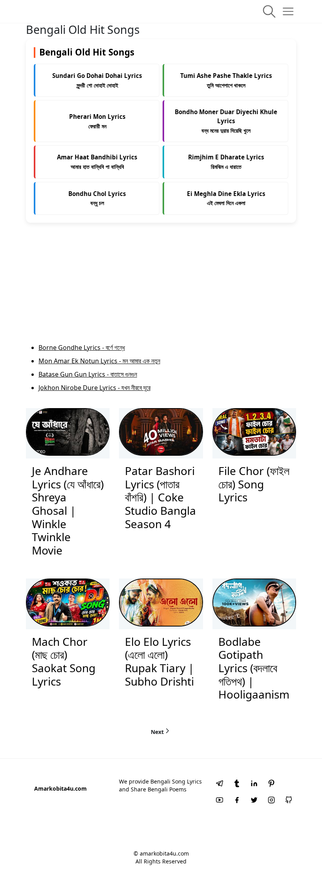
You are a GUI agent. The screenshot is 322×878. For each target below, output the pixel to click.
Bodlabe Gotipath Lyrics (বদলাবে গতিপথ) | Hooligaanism (253, 668)
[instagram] (271, 801)
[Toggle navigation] (288, 11)
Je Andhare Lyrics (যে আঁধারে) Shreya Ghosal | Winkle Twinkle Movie (68, 510)
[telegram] (219, 784)
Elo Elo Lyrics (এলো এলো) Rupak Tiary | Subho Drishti (159, 661)
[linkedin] (254, 784)
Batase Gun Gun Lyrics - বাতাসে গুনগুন (87, 374)
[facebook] (237, 801)
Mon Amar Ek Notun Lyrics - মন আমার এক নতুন (99, 361)
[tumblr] (237, 784)
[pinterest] (271, 784)
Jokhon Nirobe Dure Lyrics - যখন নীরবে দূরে (94, 387)
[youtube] (219, 801)
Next (157, 731)
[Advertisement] (161, 288)
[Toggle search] (269, 11)
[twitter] (254, 801)
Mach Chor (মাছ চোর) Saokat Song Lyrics (63, 661)
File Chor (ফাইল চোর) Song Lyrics (253, 484)
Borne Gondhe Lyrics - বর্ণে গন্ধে (81, 347)
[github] (289, 801)
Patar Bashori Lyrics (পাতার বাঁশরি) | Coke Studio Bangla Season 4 (160, 497)
